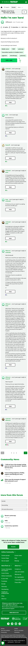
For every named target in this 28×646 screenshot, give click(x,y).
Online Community (7, 552)
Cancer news (18, 555)
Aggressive (4, 55)
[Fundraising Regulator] (16, 618)
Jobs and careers (19, 572)
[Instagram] (20, 623)
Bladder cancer (5, 49)
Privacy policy (4, 632)
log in (20, 61)
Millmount (9, 22)
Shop (2, 596)
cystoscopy (20, 49)
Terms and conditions (5, 630)
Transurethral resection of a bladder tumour (12, 52)
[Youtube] (16, 623)
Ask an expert (5, 561)
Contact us (18, 569)
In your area (4, 578)
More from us (5, 565)
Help (15, 558)
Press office (18, 582)
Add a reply (9, 60)
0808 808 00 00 (14, 612)
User (26, 2)
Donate (13, 546)
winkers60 (8, 68)
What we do (18, 574)
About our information (18, 630)
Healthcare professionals (5, 592)
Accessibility (17, 632)
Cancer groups (5, 555)
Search (7, 7)
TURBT (13, 49)
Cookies (16, 628)
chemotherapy (13, 55)
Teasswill (7, 145)
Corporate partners (20, 580)
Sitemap (16, 561)
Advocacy (4, 586)
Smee (6, 114)
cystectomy (22, 55)
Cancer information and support (6, 570)
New (24, 12)
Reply (10, 102)
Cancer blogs (5, 558)
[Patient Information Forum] (25, 618)
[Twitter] (12, 623)
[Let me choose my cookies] (3, 643)
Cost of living (5, 573)
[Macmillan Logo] (5, 618)
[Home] (14, 2)
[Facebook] (8, 623)
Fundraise (4, 581)
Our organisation (19, 577)
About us (3, 598)
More (5, 2)
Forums (13, 7)
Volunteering (4, 589)
